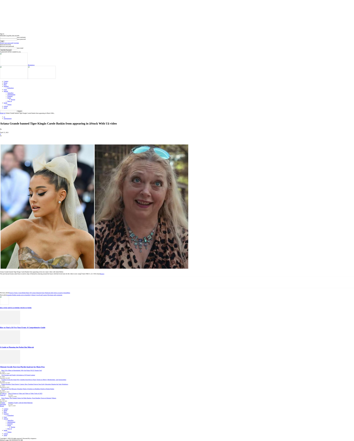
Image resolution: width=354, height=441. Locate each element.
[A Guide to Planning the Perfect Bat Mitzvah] (10, 343)
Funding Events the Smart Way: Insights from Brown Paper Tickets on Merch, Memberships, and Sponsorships (33, 379)
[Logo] (14, 78)
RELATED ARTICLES (7, 308)
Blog (5, 84)
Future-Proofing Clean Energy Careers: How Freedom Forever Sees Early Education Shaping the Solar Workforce (34, 384)
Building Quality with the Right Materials (20, 402)
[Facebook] (3, 138)
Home (5, 83)
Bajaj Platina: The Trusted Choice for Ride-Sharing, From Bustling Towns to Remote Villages (28, 398)
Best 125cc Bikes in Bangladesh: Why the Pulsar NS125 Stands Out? (21, 370)
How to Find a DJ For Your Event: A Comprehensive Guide (22, 327)
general (6, 91)
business (6, 86)
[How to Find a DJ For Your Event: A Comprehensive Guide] (10, 324)
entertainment (11, 94)
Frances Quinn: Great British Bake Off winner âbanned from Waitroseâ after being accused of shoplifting (39, 293)
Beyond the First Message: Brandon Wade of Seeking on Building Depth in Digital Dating (27, 389)
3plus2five (10, 93)
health (5, 103)
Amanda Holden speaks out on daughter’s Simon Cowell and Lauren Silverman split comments (34, 295)
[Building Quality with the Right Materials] (3, 404)
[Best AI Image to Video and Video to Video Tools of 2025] (3, 394)
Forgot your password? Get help (9, 43)
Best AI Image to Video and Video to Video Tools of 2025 (25, 393)
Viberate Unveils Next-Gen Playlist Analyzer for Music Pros (22, 367)
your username (21, 37)
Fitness (9, 104)
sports (5, 108)
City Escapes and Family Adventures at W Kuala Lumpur (18, 375)
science (6, 106)
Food (5, 89)
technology (10, 88)
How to (9, 101)
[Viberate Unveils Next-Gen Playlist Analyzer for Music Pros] (10, 363)
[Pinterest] (16, 138)
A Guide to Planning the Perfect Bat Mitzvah (17, 347)
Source (102, 274)
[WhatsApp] (23, 138)
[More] (30, 139)
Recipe (13, 99)
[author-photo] (4, 304)
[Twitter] (10, 138)
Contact (6, 81)
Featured (9, 96)
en (4, 113)
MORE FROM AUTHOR (23, 308)
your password (21, 39)
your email (20, 48)
